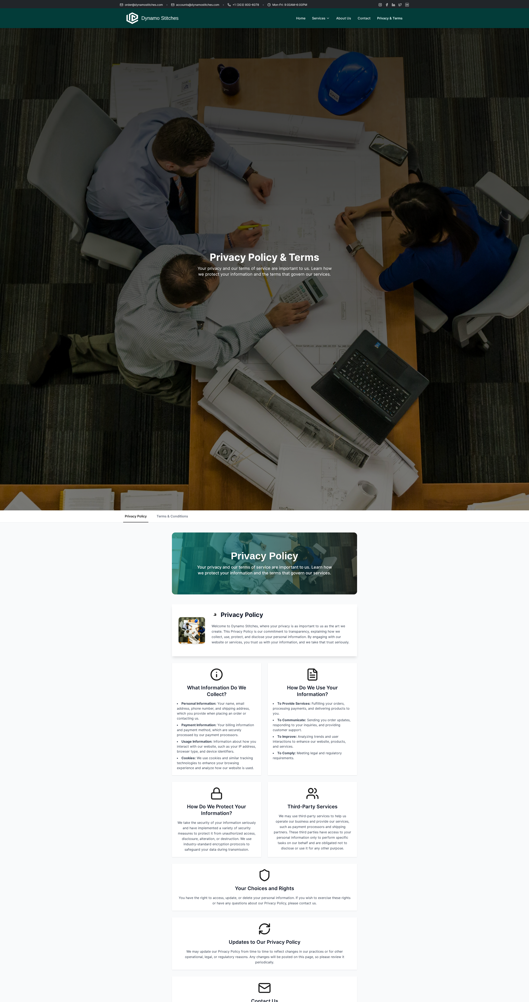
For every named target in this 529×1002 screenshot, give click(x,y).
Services (318, 18)
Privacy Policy (136, 516)
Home (300, 18)
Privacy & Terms (390, 18)
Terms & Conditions (172, 516)
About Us (343, 18)
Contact (364, 18)
